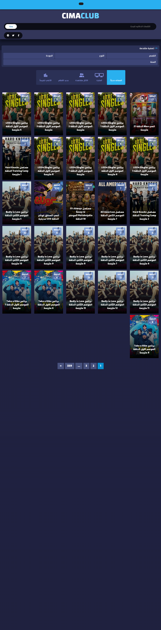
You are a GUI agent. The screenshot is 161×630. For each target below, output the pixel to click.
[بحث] (153, 24)
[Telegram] (8, 35)
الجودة (49, 56)
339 (69, 366)
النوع (101, 56)
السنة (153, 62)
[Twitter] (13, 35)
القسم (152, 56)
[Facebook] (18, 35)
